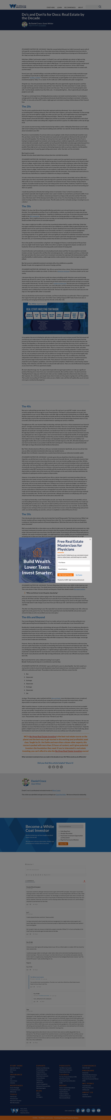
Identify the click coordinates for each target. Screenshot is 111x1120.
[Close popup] (90, 539)
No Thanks (79, 575)
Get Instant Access (65, 575)
